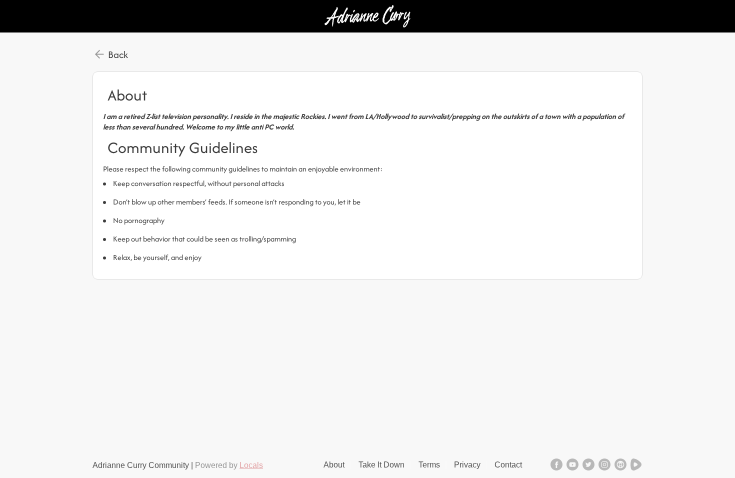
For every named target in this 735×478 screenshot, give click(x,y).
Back (118, 55)
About (334, 464)
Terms (429, 464)
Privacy (467, 464)
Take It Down (381, 464)
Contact (508, 464)
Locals (251, 465)
